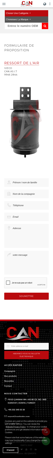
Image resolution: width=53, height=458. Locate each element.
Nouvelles (9, 381)
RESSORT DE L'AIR (21, 63)
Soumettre (26, 296)
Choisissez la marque (17, 19)
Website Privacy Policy (16, 427)
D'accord (10, 450)
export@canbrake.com (19, 416)
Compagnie (9, 371)
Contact (8, 386)
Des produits (10, 376)
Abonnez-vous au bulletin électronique (26, 355)
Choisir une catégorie (17, 13)
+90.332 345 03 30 (16, 410)
